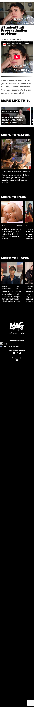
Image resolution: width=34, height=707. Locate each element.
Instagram (17, 353)
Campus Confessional (6, 287)
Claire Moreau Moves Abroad (10, 111)
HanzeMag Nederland (11, 346)
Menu (30, 4)
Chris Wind (4, 39)
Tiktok (20, 353)
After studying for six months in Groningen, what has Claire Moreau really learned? (12, 120)
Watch (19, 39)
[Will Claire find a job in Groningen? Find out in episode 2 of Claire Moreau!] (16, 154)
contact (3, 342)
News (3, 225)
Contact (17, 360)
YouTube (13, 353)
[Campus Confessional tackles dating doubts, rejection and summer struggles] (12, 273)
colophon (3, 344)
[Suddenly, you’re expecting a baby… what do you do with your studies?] (12, 212)
